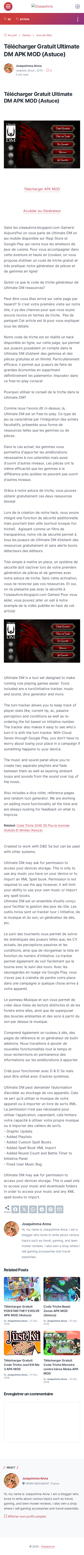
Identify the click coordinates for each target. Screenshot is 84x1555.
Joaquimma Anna (35, 1478)
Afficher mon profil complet (26, 1516)
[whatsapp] (33, 1209)
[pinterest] (50, 1209)
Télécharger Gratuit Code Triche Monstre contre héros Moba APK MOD (61, 1366)
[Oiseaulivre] (42, 6)
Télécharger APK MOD (42, 189)
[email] (59, 1209)
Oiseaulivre (48, 1546)
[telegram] (42, 1209)
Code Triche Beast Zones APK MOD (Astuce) (57, 1311)
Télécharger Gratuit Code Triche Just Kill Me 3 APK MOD (21, 1364)
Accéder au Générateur (42, 211)
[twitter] (24, 1209)
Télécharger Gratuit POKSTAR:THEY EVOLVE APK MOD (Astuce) (22, 1311)
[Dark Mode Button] (77, 6)
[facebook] (15, 1209)
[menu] (8, 6)
